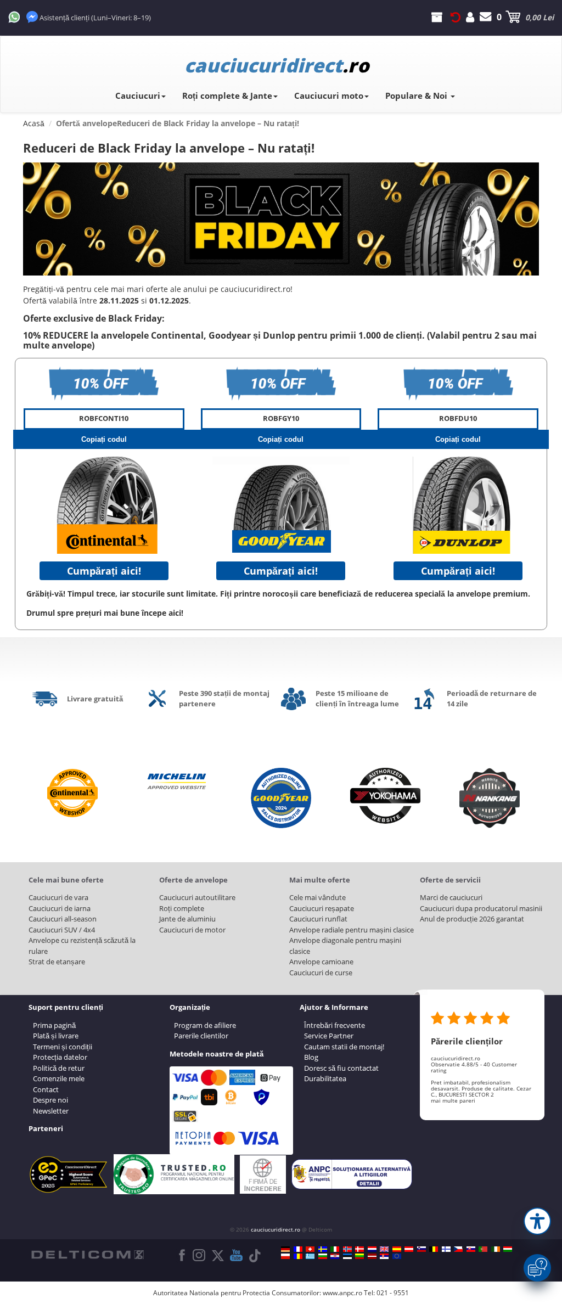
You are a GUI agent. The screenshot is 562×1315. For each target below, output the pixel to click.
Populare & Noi (417, 95)
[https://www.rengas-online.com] (446, 1249)
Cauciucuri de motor (192, 930)
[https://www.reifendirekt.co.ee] (347, 1256)
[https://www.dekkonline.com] (347, 1249)
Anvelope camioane (321, 961)
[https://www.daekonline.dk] (359, 1249)
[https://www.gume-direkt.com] (421, 1249)
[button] (537, 1221)
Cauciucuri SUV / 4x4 (62, 930)
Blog (311, 1057)
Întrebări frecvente (334, 1025)
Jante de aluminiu (187, 919)
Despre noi (50, 1100)
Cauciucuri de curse (320, 972)
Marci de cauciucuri (451, 897)
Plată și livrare (55, 1036)
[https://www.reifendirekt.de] (285, 1249)
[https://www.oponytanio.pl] (285, 1256)
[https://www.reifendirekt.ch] (310, 1249)
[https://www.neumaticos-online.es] (396, 1249)
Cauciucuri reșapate (321, 908)
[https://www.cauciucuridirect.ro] (298, 1256)
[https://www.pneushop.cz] (458, 1249)
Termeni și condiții (62, 1047)
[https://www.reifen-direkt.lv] (372, 1256)
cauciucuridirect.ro (275, 1229)
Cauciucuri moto (328, 95)
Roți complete (181, 908)
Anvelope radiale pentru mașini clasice (351, 930)
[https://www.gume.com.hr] (334, 1256)
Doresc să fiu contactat (341, 1068)
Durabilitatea (325, 1078)
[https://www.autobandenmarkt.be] (433, 1249)
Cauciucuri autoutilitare (197, 897)
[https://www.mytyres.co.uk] (384, 1249)
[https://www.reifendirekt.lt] (359, 1256)
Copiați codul (104, 439)
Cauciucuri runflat (318, 919)
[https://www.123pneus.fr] (298, 1249)
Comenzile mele (59, 1078)
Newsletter (51, 1111)
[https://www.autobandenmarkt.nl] (372, 1249)
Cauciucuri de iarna (60, 908)
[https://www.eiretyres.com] (495, 1249)
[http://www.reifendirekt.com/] (396, 1256)
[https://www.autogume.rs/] (384, 1256)
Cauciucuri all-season (63, 919)
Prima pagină (54, 1025)
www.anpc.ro (342, 1292)
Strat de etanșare (57, 961)
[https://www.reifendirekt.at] (408, 1249)
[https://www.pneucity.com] (483, 1249)
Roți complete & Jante (227, 95)
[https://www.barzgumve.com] (322, 1256)
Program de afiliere (205, 1025)
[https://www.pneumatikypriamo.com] (471, 1249)
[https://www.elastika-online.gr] (310, 1256)
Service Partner (328, 1036)
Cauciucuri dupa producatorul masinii (481, 908)
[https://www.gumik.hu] (507, 1249)
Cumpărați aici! (104, 570)
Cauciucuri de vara (58, 897)
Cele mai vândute (317, 897)
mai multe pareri (453, 1100)
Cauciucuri (137, 95)
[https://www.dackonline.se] (322, 1249)
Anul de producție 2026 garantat (472, 919)
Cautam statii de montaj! (344, 1047)
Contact (46, 1089)
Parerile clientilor (201, 1036)
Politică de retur (59, 1068)
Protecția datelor (60, 1057)
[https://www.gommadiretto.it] (334, 1249)
